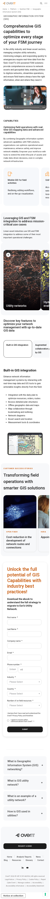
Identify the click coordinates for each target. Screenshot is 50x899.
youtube (27, 868)
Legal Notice (9, 879)
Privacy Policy (17, 716)
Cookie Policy (34, 879)
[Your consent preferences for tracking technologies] (45, 894)
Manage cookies (24, 883)
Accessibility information (15, 886)
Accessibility (37, 883)
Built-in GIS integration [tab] (17, 345)
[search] (40, 3)
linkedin (23, 868)
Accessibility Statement (35, 886)
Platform (13, 9)
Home (5, 9)
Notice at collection (13, 895)
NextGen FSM (24, 9)
